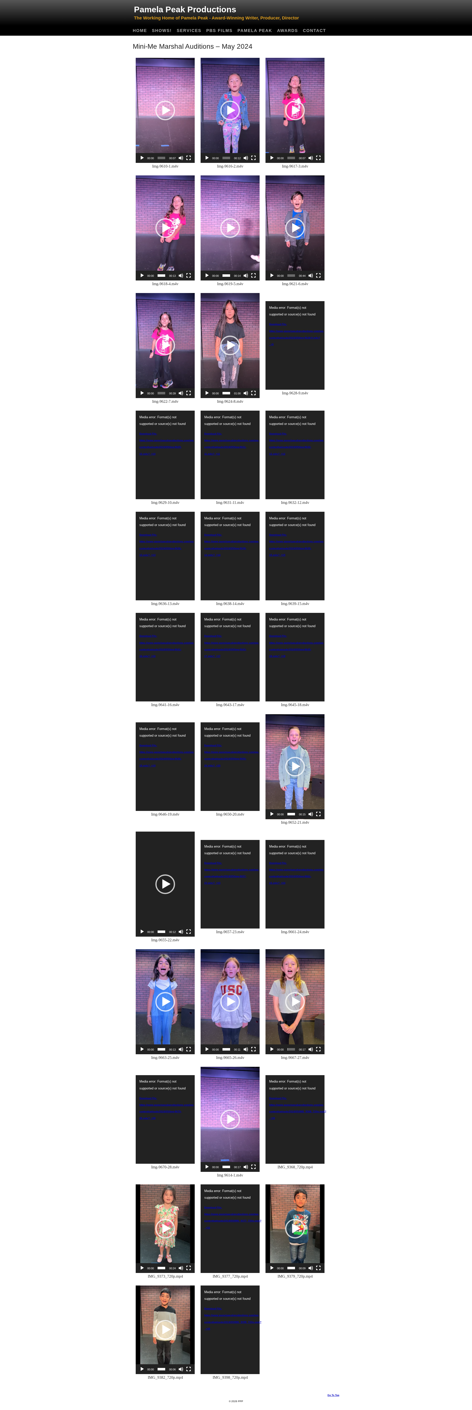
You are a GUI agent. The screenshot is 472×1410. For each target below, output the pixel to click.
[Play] (142, 157)
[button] (165, 110)
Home (140, 30)
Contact (314, 30)
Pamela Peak (254, 30)
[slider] (161, 158)
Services (189, 30)
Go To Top (333, 1395)
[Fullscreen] (188, 157)
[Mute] (180, 157)
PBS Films (219, 30)
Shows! (162, 30)
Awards (287, 30)
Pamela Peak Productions (185, 9)
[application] (165, 110)
